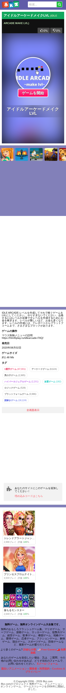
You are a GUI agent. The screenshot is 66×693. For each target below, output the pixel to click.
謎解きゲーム (15, 400)
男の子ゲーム (14, 375)
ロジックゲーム (15, 388)
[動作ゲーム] (51, 154)
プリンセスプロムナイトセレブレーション (28, 574)
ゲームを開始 (33, 93)
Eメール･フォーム (47, 663)
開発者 (33, 668)
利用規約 (44, 668)
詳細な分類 (29, 649)
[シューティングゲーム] (36, 154)
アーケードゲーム (44, 369)
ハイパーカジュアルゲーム (21, 381)
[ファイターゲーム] (21, 154)
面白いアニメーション (14, 668)
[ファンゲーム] (7, 154)
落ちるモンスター (14, 610)
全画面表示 (33, 410)
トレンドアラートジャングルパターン (25, 538)
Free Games (48, 649)
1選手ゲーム (15, 369)
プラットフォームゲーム (20, 394)
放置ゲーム (52, 381)
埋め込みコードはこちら (29, 496)
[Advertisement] (33, 448)
